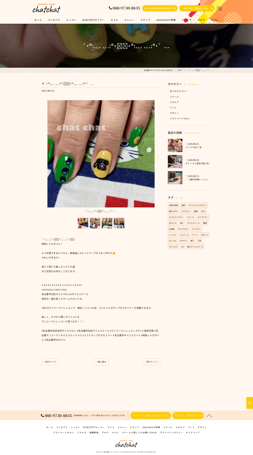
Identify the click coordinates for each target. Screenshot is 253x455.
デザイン (174, 113)
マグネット (185, 211)
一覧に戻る (101, 361)
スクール (174, 96)
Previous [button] (44, 157)
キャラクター (203, 217)
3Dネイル (173, 223)
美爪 (192, 240)
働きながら (173, 211)
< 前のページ (50, 361)
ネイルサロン (183, 229)
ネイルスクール (193, 223)
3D (182, 246)
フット (173, 107)
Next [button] (157, 157)
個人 (182, 223)
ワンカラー (196, 229)
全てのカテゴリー (179, 91)
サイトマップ (193, 432)
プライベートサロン (180, 118)
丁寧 (199, 240)
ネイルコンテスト (176, 217)
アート (194, 235)
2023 (203, 211)
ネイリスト (173, 246)
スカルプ (174, 102)
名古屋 (171, 229)
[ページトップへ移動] (209, 416)
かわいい (204, 235)
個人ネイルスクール (195, 246)
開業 (205, 223)
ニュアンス (184, 235)
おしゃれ (172, 240)
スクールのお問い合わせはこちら (160, 8)
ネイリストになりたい (197, 205)
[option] (101, 156)
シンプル (172, 235)
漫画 (195, 211)
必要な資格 (173, 205)
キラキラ (183, 240)
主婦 (183, 205)
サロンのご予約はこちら (195, 8)
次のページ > (152, 361)
